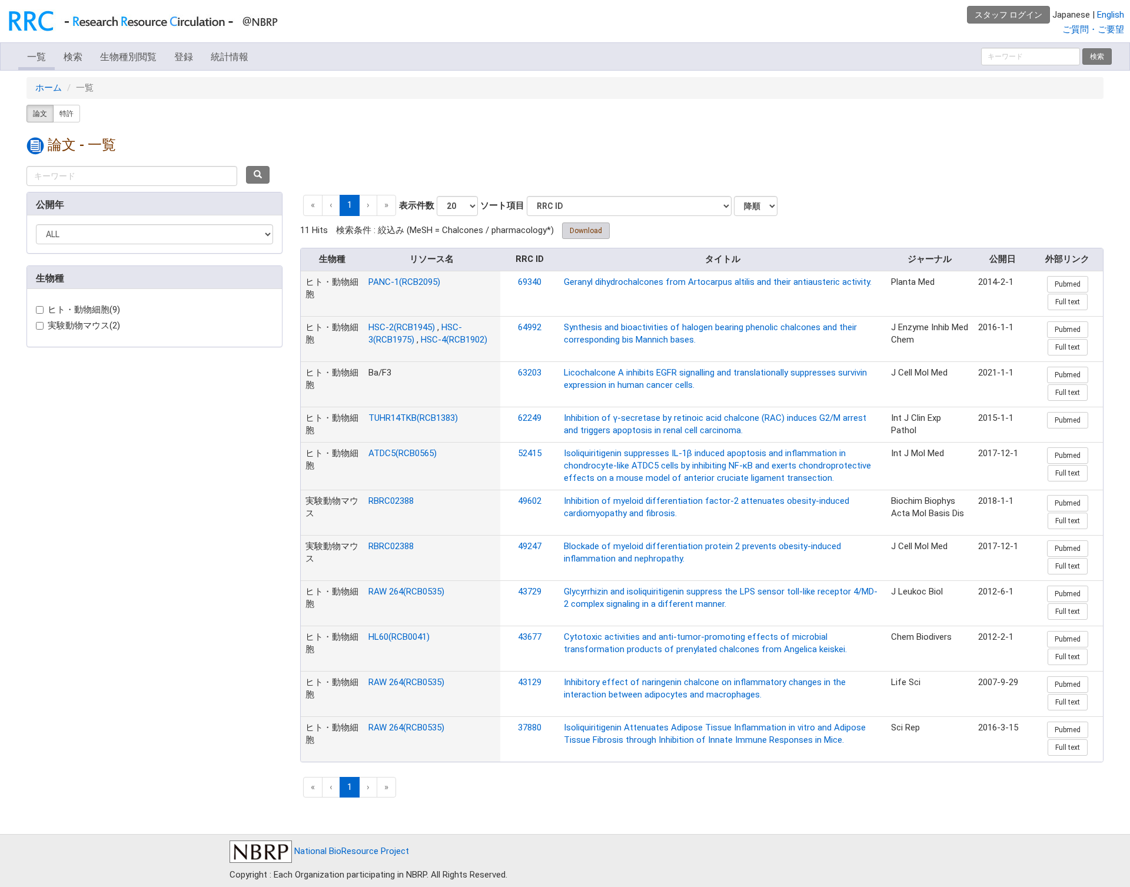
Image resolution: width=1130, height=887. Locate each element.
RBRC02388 (391, 501)
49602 (529, 501)
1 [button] (349, 205)
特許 (66, 113)
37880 (529, 727)
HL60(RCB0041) (399, 637)
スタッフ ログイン (1008, 14)
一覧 (36, 56)
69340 (529, 282)
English (1110, 14)
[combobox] (131, 176)
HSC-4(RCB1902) (454, 339)
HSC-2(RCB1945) (401, 327)
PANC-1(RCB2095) (404, 282)
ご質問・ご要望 (1093, 29)
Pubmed (1068, 284)
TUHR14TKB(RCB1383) (413, 418)
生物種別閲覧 (128, 56)
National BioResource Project (350, 851)
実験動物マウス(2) (84, 325)
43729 (529, 591)
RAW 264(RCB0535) (406, 591)
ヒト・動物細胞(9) (84, 309)
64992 (529, 327)
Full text (1067, 302)
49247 (529, 546)
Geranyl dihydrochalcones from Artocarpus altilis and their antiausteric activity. (718, 282)
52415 (529, 453)
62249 (529, 418)
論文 (40, 113)
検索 (73, 56)
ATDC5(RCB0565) (402, 453)
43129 (529, 682)
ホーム (48, 87)
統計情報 (229, 56)
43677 (529, 637)
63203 (529, 372)
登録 (183, 56)
